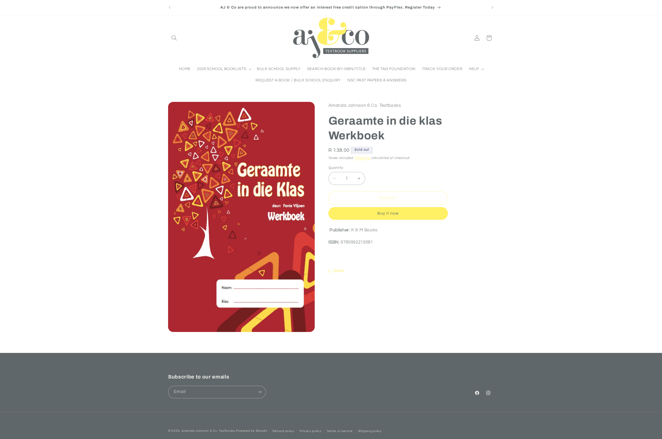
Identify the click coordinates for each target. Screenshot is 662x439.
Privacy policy (310, 431)
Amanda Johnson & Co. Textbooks (208, 430)
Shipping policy (370, 431)
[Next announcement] (492, 7)
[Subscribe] (260, 392)
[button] (174, 38)
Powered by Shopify (251, 430)
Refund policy (283, 431)
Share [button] (339, 271)
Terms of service (340, 431)
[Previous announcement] (169, 7)
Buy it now (388, 213)
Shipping (362, 158)
